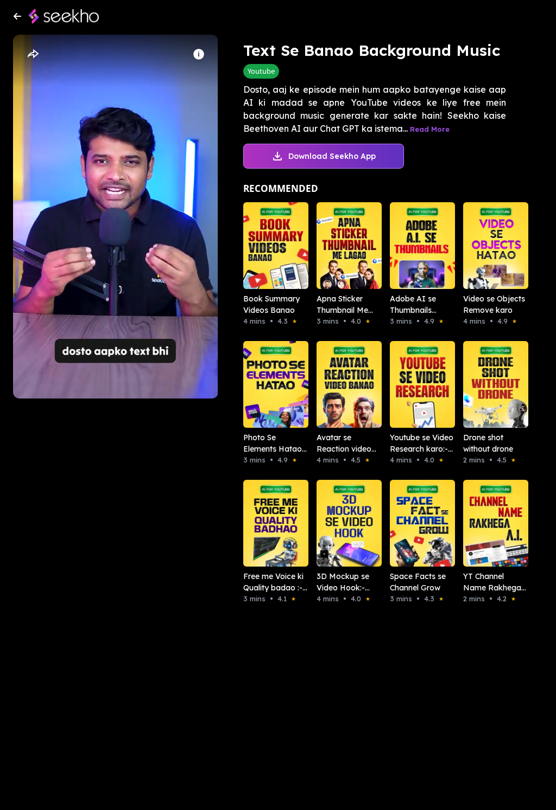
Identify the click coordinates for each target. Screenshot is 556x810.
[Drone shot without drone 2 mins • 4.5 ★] (484, 384)
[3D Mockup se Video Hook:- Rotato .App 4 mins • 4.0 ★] (338, 523)
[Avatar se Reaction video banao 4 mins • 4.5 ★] (338, 384)
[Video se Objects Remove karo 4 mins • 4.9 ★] (484, 245)
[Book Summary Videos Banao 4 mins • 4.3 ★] (264, 245)
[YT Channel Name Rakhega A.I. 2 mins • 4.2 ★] (484, 523)
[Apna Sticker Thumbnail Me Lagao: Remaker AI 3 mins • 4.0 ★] (338, 245)
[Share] (32, 54)
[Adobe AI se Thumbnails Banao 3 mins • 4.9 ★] (411, 245)
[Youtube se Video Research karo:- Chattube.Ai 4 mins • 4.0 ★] (411, 384)
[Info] (199, 54)
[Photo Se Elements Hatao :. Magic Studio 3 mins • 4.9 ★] (264, 384)
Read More (430, 129)
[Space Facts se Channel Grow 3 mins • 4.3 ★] (411, 523)
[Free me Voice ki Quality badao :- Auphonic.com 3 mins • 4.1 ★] (264, 523)
